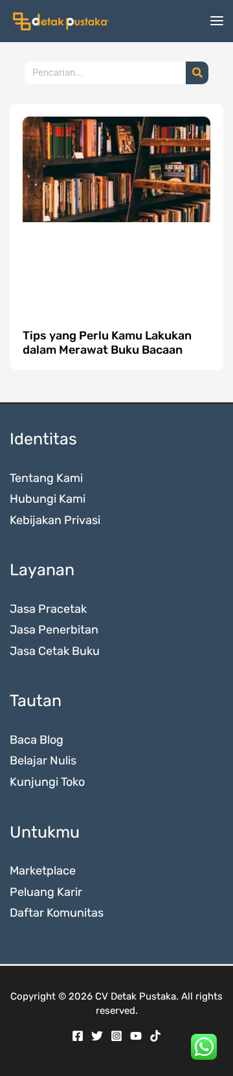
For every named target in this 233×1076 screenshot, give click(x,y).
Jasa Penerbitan (54, 630)
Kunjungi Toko (47, 782)
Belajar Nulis (43, 760)
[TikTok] (155, 1036)
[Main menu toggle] (216, 21)
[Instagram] (116, 1036)
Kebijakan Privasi (55, 520)
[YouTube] (136, 1036)
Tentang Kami (46, 478)
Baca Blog (36, 740)
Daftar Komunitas (57, 913)
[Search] (197, 73)
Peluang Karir (46, 892)
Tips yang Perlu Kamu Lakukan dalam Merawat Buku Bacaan (107, 342)
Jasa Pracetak (48, 609)
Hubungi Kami (47, 499)
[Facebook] (77, 1036)
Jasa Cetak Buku (55, 651)
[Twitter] (97, 1036)
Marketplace (43, 871)
